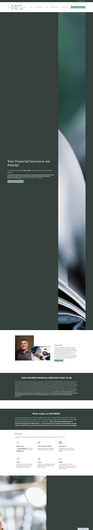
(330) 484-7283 (81, 1)
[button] (31, 7)
